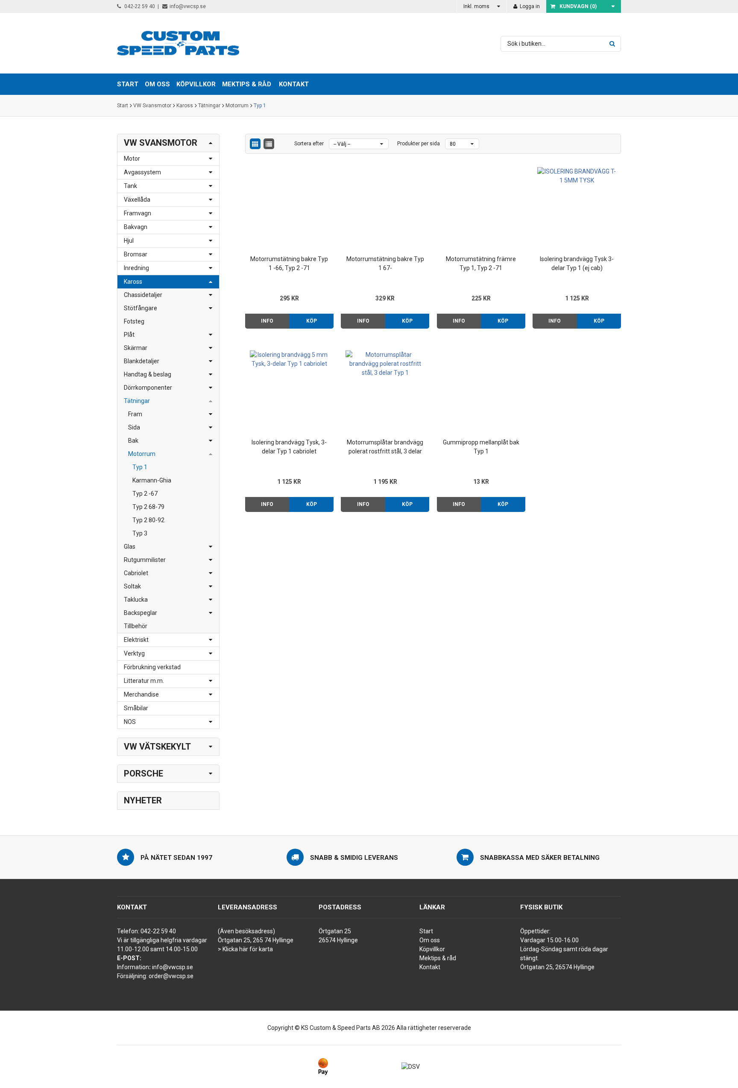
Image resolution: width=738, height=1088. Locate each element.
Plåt (129, 334)
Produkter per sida (418, 144)
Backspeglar (140, 612)
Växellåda (137, 199)
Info (267, 321)
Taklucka (136, 599)
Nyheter (143, 800)
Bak (133, 440)
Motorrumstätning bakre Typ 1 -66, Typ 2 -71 (289, 263)
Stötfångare (140, 308)
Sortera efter (309, 144)
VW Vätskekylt (157, 746)
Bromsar (135, 254)
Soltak (132, 586)
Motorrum (237, 106)
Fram (135, 414)
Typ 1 (260, 106)
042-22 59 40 (139, 6)
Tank (130, 185)
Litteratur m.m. (144, 680)
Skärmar (135, 347)
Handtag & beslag (147, 374)
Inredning (136, 268)
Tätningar (209, 106)
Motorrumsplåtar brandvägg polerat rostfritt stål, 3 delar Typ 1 (385, 447)
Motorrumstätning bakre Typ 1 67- (385, 263)
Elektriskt (136, 639)
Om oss (429, 940)
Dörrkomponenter (148, 387)
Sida (134, 427)
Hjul (129, 240)
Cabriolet (136, 573)
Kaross (184, 106)
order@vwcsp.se (171, 976)
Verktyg (134, 653)
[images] (255, 143)
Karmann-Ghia (151, 480)
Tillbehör (135, 626)
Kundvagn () (578, 6)
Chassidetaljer (143, 294)
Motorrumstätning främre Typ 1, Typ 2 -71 (481, 263)
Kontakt (294, 84)
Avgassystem (142, 172)
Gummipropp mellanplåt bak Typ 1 (481, 447)
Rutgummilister (145, 559)
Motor (132, 158)
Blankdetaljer (141, 361)
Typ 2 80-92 (148, 520)
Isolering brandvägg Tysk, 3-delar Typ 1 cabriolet (289, 447)
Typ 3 (139, 533)
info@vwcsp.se (188, 6)
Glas (129, 546)
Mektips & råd (437, 958)
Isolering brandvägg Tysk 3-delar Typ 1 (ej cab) (577, 263)
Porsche (143, 773)
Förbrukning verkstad (152, 667)
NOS (130, 721)
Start (122, 106)
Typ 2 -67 (145, 493)
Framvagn (137, 213)
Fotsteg (134, 321)
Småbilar (136, 708)
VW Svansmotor (152, 106)
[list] (269, 143)
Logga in (529, 6)
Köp (311, 321)
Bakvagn (135, 226)
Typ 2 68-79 (148, 506)
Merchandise (141, 694)
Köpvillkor (432, 949)
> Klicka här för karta (245, 949)
